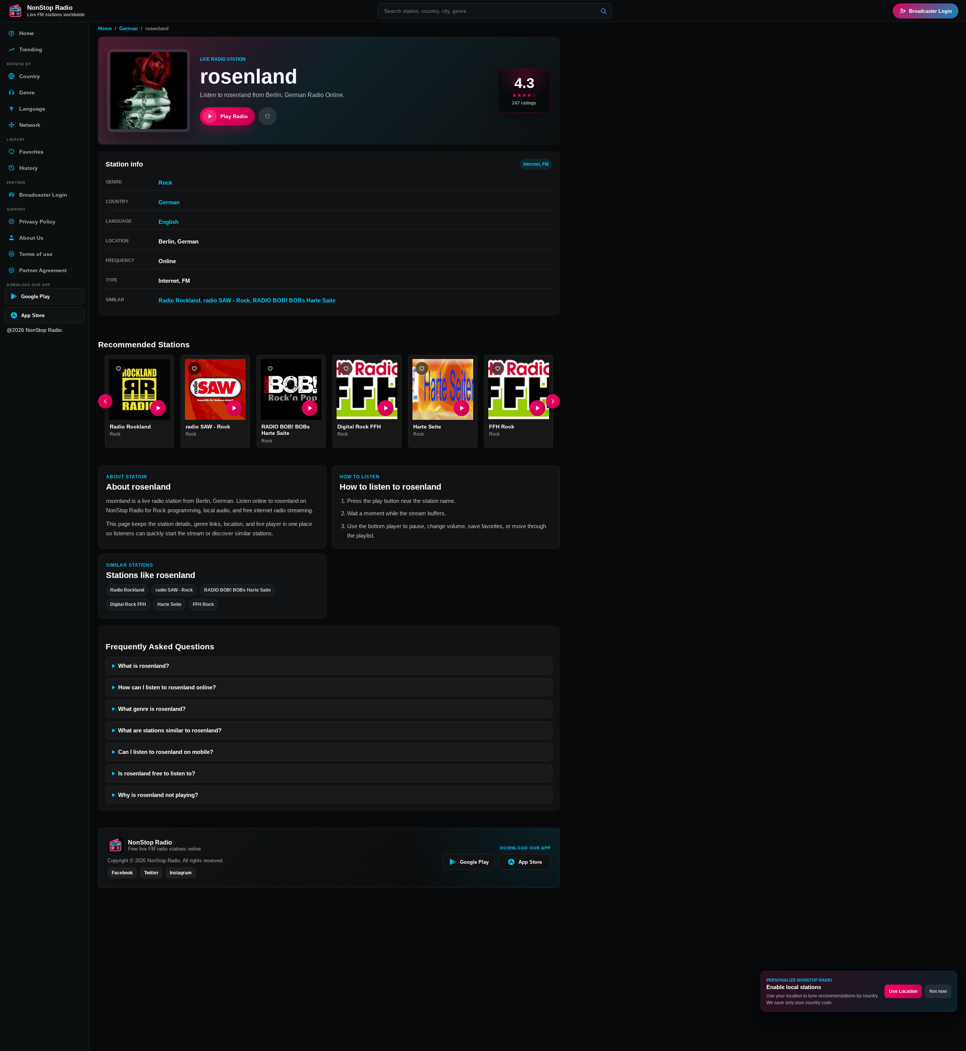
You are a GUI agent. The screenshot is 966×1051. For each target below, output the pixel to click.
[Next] (553, 402)
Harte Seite (427, 427)
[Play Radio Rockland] (158, 408)
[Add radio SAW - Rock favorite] (194, 368)
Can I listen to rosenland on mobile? (165, 752)
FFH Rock (501, 427)
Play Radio (234, 116)
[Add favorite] (267, 116)
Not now (938, 991)
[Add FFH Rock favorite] (497, 368)
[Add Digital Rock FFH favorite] (346, 368)
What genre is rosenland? (152, 709)
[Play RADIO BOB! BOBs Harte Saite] (310, 408)
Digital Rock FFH (359, 427)
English (168, 222)
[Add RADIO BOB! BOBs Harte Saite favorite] (270, 368)
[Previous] (105, 402)
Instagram (181, 872)
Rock (165, 182)
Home (105, 28)
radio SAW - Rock (226, 300)
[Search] (603, 11)
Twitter (151, 872)
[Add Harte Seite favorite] (421, 368)
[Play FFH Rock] (537, 408)
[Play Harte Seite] (461, 408)
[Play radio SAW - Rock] (234, 408)
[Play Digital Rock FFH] (386, 408)
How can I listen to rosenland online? (167, 687)
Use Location (903, 991)
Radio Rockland (179, 300)
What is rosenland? (143, 666)
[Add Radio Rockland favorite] (118, 368)
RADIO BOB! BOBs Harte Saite (294, 300)
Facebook (122, 872)
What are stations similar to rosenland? (170, 730)
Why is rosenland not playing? (158, 795)
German (128, 28)
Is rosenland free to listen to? (156, 773)
